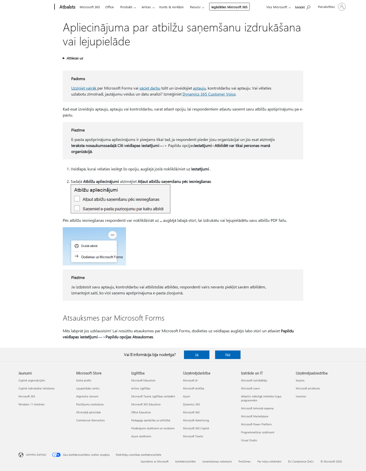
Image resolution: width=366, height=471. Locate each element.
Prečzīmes (245, 461)
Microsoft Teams (193, 436)
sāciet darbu (149, 88)
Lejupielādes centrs (88, 388)
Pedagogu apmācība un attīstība (150, 420)
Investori (301, 396)
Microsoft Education (143, 380)
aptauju (199, 88)
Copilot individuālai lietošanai (36, 388)
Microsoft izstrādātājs (254, 380)
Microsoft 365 (90, 7)
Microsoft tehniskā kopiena (257, 408)
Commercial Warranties (90, 420)
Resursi (195, 7)
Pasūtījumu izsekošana (90, 404)
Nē (227, 354)
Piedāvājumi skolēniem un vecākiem (153, 428)
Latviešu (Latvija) (36, 454)
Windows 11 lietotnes (31, 404)
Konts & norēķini (171, 7)
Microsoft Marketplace (254, 416)
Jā (196, 354)
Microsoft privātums (308, 388)
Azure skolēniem (141, 436)
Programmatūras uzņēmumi (257, 432)
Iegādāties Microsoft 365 (229, 7)
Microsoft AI (190, 380)
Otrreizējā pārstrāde (88, 412)
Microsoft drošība (193, 388)
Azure (186, 396)
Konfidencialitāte (185, 461)
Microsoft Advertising (196, 420)
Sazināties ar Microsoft (155, 461)
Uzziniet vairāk (84, 88)
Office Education (141, 412)
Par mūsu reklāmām (269, 461)
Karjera (300, 380)
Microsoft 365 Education (146, 404)
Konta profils (83, 380)
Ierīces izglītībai (140, 388)
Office (109, 7)
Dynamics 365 (191, 404)
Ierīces (146, 7)
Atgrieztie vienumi (87, 396)
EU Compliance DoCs (301, 461)
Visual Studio (249, 440)
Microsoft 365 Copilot (196, 428)
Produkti (126, 7)
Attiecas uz (74, 58)
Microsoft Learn (250, 388)
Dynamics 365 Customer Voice (209, 94)
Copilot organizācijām (31, 380)
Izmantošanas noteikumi (217, 461)
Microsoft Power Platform (256, 424)
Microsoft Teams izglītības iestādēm (153, 396)
